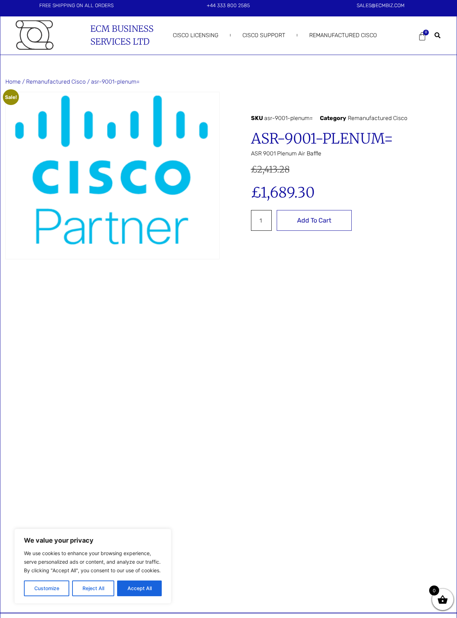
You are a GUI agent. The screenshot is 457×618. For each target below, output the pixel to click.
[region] (92, 566)
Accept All (139, 588)
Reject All (93, 588)
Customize (46, 588)
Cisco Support (263, 35)
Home (13, 81)
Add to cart (314, 220)
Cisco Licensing (196, 35)
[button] (437, 35)
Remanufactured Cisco (343, 35)
